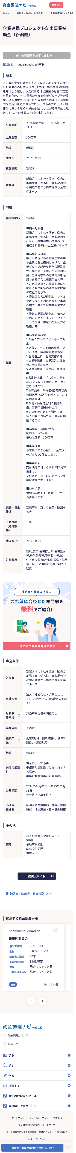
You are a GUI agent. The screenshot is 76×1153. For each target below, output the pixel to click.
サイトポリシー (19, 1117)
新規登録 (56, 4)
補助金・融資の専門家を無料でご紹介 (32, 1147)
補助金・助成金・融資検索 (30, 13)
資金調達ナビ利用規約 (29, 1124)
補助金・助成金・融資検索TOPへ (31, 893)
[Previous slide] (31, 1001)
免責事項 (57, 1117)
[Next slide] (42, 1001)
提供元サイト (36, 876)
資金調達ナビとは (18, 1035)
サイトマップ (48, 1124)
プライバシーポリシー (40, 1117)
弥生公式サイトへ (36, 1139)
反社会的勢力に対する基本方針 (21, 1131)
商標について (45, 1131)
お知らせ (13, 1044)
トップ (6, 13)
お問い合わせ (60, 1131)
